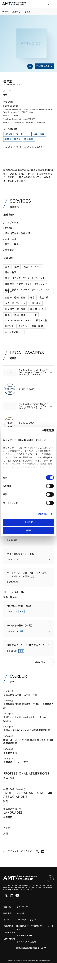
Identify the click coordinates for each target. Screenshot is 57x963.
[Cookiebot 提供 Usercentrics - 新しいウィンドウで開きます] (42, 430)
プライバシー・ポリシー (27, 920)
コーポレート (12, 222)
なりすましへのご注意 (26, 941)
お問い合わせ (9, 938)
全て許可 (28, 522)
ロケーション (9, 932)
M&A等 (8, 228)
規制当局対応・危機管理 (17, 233)
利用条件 (20, 913)
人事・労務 (10, 238)
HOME (5, 11)
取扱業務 (7, 913)
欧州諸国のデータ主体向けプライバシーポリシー (34, 927)
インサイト (8, 920)
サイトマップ (22, 907)
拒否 (28, 530)
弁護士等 (16, 11)
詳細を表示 (43, 514)
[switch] (50, 486)
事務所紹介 (8, 926)
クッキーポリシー (24, 935)
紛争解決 (9, 249)
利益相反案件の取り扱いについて (31, 948)
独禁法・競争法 (13, 244)
